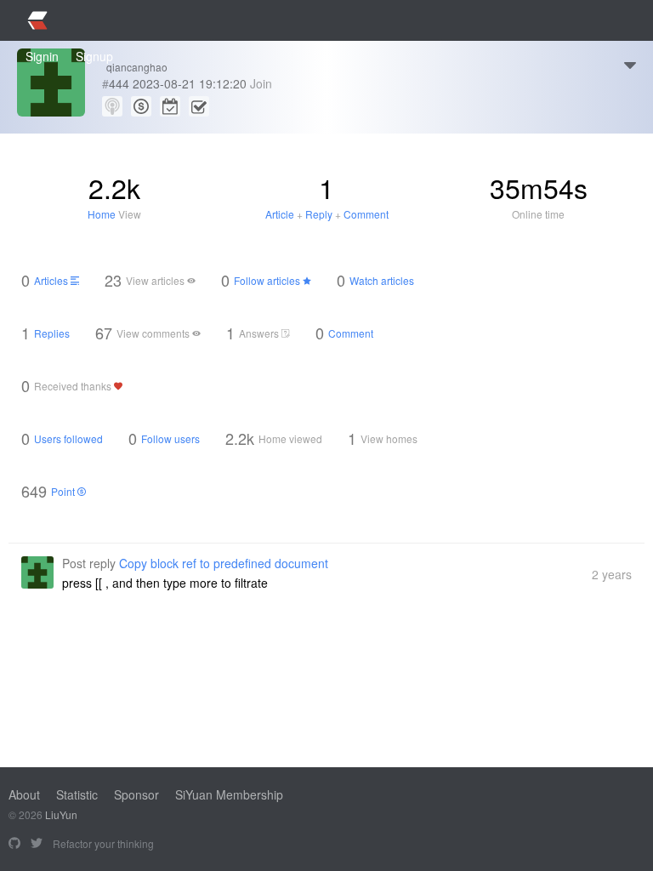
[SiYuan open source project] (14, 844)
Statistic (77, 794)
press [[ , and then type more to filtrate (165, 582)
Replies (52, 333)
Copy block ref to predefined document (223, 563)
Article (279, 214)
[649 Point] (141, 106)
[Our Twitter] (37, 844)
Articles (52, 280)
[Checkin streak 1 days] (199, 106)
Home (102, 214)
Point (64, 491)
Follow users (170, 438)
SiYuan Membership (229, 794)
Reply (318, 214)
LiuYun (61, 814)
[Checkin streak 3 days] (170, 106)
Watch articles (381, 280)
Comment (366, 214)
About (24, 794)
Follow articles (268, 280)
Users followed (68, 438)
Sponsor (136, 794)
